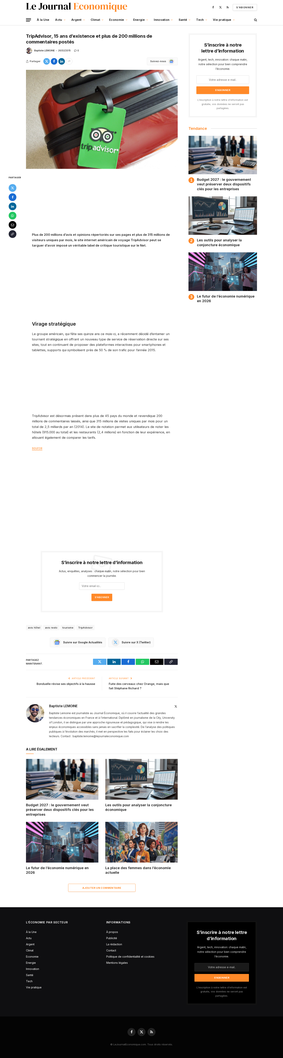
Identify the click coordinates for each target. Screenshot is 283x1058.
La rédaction (114, 944)
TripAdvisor (85, 627)
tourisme (67, 627)
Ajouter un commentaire (101, 887)
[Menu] (28, 20)
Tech (200, 20)
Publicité (111, 938)
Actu (58, 20)
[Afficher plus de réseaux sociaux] (69, 61)
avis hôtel (34, 627)
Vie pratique (222, 20)
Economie (116, 20)
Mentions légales (117, 962)
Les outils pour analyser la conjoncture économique (138, 807)
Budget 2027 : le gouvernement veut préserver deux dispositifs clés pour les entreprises (60, 809)
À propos (112, 932)
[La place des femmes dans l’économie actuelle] (141, 842)
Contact (111, 950)
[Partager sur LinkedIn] (61, 61)
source (37, 448)
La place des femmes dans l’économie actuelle (138, 870)
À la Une (43, 20)
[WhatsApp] (12, 215)
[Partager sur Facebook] (54, 61)
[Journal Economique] (77, 7)
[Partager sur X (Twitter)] (46, 61)
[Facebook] (12, 197)
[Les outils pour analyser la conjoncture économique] (141, 779)
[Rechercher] (255, 20)
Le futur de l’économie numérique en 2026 (57, 870)
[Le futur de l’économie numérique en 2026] (62, 842)
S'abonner (245, 7)
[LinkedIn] (12, 206)
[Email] (12, 224)
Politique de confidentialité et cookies (130, 956)
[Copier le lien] (12, 234)
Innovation (161, 20)
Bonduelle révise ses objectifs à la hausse (66, 684)
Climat (95, 20)
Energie (139, 20)
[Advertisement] (102, 203)
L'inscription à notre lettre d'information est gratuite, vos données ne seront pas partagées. (223, 104)
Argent (76, 20)
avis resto (51, 627)
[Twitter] (12, 188)
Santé (183, 20)
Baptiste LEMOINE (44, 50)
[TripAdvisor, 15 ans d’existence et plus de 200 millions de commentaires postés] (102, 119)
